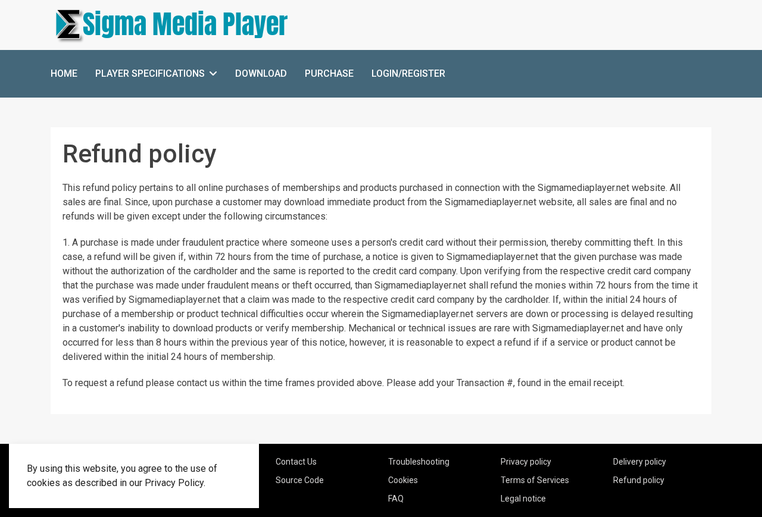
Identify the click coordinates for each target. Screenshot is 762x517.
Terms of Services (535, 480)
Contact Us (296, 461)
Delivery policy (639, 461)
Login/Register (408, 73)
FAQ (396, 498)
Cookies (403, 480)
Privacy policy (526, 461)
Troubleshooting (418, 461)
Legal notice (523, 498)
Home (64, 73)
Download (261, 73)
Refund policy (638, 480)
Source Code (300, 480)
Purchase (329, 73)
